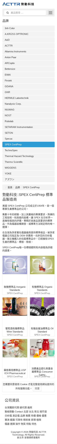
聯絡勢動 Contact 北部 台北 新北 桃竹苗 (26, 411)
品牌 (17, 187)
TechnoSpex (11, 150)
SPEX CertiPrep (13, 144)
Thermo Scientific (14, 162)
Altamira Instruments (15, 51)
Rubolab (9, 121)
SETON (9, 133)
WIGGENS (10, 167)
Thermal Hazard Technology (19, 156)
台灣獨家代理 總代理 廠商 (18, 407)
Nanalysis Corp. (13, 103)
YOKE (8, 173)
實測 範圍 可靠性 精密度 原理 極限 (23, 419)
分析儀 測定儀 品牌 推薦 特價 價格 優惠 (26, 415)
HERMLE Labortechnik (17, 98)
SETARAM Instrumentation (19, 127)
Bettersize (10, 69)
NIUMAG (9, 109)
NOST (8, 115)
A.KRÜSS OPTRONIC (16, 34)
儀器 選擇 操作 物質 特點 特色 (20, 423)
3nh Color (10, 28)
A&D (7, 39)
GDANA (9, 86)
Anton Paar (10, 57)
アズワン (9, 179)
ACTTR (9, 45)
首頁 (10, 187)
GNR (7, 92)
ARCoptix (10, 63)
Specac (9, 138)
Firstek (8, 80)
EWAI (8, 74)
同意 (37, 388)
